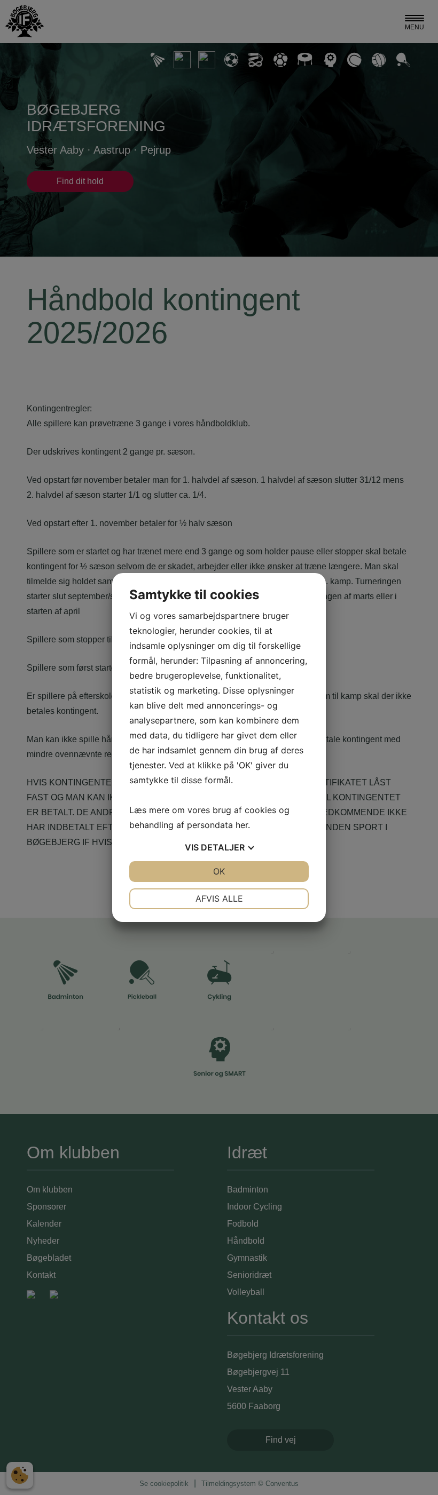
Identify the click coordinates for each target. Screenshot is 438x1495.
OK (219, 871)
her (242, 825)
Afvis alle (219, 898)
